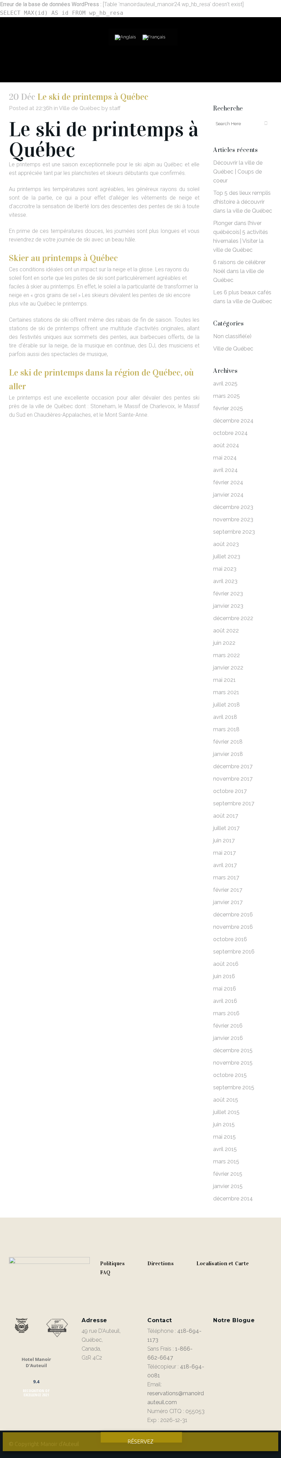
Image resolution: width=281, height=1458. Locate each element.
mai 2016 (224, 988)
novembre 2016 (233, 927)
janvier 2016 (228, 1038)
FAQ (105, 1272)
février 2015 (227, 1174)
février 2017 (227, 890)
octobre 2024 (230, 433)
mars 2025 (226, 396)
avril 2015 (225, 1149)
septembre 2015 (233, 1087)
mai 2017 (224, 853)
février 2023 (228, 593)
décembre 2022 (233, 618)
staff (115, 108)
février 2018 (228, 741)
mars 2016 (226, 1013)
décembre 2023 (233, 507)
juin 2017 (224, 840)
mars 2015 (226, 1161)
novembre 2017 (233, 778)
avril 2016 (225, 1001)
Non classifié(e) (232, 336)
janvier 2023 (228, 606)
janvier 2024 (228, 494)
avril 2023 (225, 581)
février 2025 (228, 408)
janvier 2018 (228, 754)
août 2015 (225, 1100)
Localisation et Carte (222, 1263)
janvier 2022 (228, 667)
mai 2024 (225, 457)
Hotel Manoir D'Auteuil (36, 1362)
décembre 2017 (233, 766)
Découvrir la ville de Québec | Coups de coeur (237, 171)
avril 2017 (225, 865)
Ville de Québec (79, 108)
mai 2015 (224, 1137)
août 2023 (226, 544)
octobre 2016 (230, 939)
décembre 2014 (233, 1198)
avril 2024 (225, 470)
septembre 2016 (234, 951)
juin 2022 (224, 643)
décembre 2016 (233, 914)
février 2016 (228, 1025)
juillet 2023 (226, 556)
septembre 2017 (233, 803)
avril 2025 (225, 383)
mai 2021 (224, 680)
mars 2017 (226, 877)
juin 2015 (224, 1124)
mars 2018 (226, 729)
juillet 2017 (226, 828)
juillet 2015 (226, 1112)
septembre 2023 (234, 532)
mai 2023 (224, 569)
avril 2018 (225, 717)
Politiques (112, 1263)
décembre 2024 (233, 420)
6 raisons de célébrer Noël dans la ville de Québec (239, 271)
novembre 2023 (233, 519)
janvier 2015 (228, 1186)
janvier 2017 (228, 902)
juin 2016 (224, 976)
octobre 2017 (230, 791)
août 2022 (226, 630)
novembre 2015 (233, 1062)
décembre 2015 (233, 1050)
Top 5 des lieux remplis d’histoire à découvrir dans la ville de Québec (242, 202)
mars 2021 (226, 692)
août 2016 (226, 964)
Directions (160, 1263)
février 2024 (228, 482)
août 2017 (225, 816)
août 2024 (226, 445)
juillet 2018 (226, 704)
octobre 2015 (230, 1075)
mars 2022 (226, 655)
